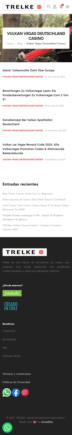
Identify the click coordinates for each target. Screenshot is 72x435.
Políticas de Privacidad (16, 382)
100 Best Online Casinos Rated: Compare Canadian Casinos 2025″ (32, 227)
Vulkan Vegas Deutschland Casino (23, 76)
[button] (7, 428)
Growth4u (47, 422)
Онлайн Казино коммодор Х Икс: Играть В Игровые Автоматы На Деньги (33, 217)
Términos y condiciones (17, 374)
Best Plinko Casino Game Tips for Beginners (28, 193)
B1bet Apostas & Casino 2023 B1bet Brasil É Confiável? (34, 199)
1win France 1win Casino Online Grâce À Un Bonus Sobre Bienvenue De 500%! (36, 207)
